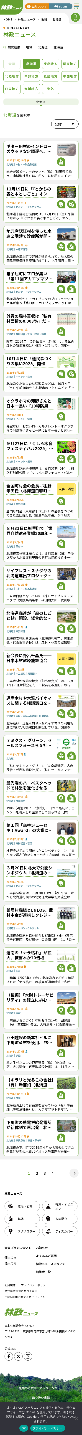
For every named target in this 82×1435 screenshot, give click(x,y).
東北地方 (51, 63)
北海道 (31, 63)
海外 (50, 88)
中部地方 (31, 76)
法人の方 (10, 1263)
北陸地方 (12, 76)
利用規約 (10, 1285)
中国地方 (70, 76)
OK (24, 1428)
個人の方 (10, 1257)
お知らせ (42, 1247)
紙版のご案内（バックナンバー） (41, 1388)
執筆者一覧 (43, 1272)
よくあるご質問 (46, 1256)
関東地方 (70, 63)
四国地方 (12, 88)
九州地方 (31, 88)
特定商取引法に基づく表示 (21, 1291)
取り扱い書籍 (41, 1397)
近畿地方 (51, 76)
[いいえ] (76, 1418)
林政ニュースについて (50, 1264)
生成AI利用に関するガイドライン (25, 1297)
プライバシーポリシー (34, 1285)
